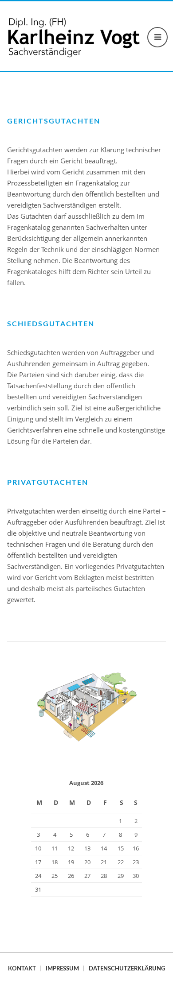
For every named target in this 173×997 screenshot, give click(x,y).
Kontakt (22, 968)
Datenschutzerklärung (127, 968)
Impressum (62, 968)
